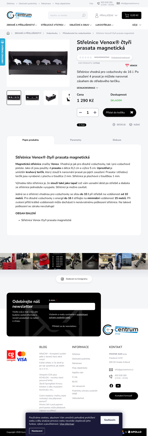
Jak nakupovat (78, 386)
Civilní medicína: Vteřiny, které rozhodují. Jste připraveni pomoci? (52, 398)
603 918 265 (121, 376)
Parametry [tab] (75, 140)
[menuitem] (22, 25)
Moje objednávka (62, 3)
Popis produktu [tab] (30, 140)
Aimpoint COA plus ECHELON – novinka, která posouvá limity (51, 377)
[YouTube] (118, 385)
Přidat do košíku (115, 112)
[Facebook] (111, 385)
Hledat (84, 15)
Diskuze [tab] (117, 140)
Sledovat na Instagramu (76, 278)
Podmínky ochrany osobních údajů (84, 392)
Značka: (128, 73)
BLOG (74, 381)
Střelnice (10, 3)
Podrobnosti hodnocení (120, 57)
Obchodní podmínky (28, 3)
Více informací (67, 424)
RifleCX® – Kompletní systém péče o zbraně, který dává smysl (52, 356)
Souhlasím (109, 420)
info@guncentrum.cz (124, 369)
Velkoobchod (78, 398)
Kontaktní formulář (123, 395)
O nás (74, 377)
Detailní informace (86, 88)
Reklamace (46, 3)
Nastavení (37, 431)
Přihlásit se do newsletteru (64, 326)
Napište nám (77, 372)
